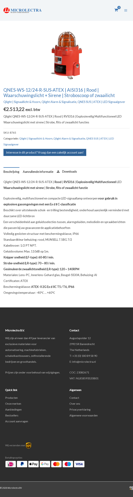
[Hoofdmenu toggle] (126, 10)
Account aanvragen (16, 421)
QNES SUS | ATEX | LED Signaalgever (101, 102)
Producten (11, 397)
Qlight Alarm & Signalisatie (59, 102)
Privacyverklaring (80, 409)
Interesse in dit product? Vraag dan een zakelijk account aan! (45, 152)
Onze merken (13, 403)
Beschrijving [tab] (11, 171)
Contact (74, 397)
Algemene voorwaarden (83, 415)
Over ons (74, 403)
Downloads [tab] (69, 171)
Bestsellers (11, 415)
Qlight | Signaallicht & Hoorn (21, 102)
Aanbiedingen (13, 409)
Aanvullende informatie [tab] (38, 171)
